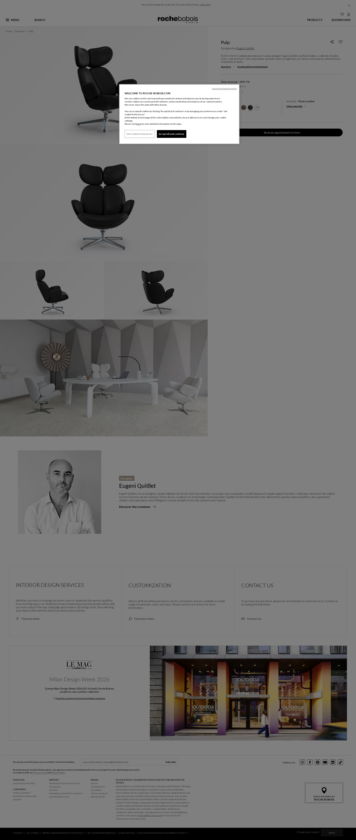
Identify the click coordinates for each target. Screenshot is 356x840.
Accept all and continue (171, 134)
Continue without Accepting (224, 89)
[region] (179, 114)
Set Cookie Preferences (140, 134)
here (138, 124)
